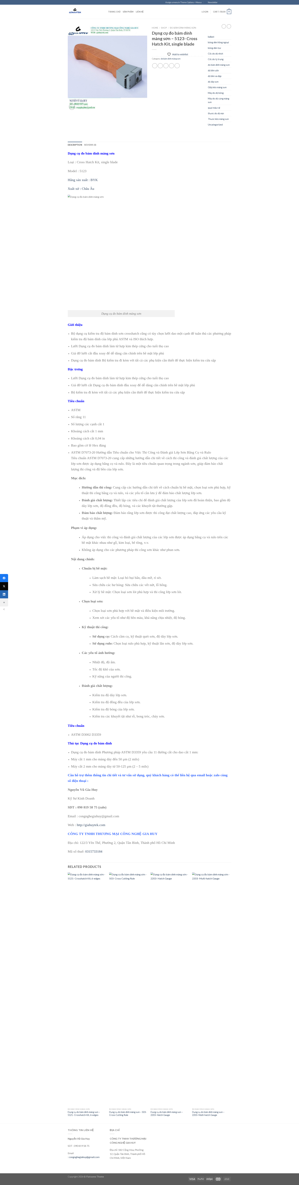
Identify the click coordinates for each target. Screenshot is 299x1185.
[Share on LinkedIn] (177, 65)
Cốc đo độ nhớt (215, 53)
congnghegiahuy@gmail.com (84, 1157)
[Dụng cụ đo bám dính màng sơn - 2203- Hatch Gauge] (170, 989)
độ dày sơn (213, 81)
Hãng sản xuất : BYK (83, 180)
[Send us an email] (230, 2)
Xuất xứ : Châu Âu (81, 189)
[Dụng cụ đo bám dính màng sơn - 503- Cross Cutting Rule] (128, 989)
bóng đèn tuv (214, 48)
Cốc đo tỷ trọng (215, 59)
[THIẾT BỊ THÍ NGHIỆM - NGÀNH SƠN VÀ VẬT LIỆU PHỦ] (83, 12)
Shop (164, 28)
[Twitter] (4, 586)
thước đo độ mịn (216, 113)
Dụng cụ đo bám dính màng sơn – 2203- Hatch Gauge (167, 1113)
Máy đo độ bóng (216, 93)
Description (75, 145)
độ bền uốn (213, 70)
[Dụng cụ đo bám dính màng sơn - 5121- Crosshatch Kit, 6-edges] (87, 989)
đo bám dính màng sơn (183, 28)
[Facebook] (4, 578)
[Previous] (68, 997)
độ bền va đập (214, 76)
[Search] (105, 12)
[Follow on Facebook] (221, 2)
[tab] (75, 145)
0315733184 (93, 851)
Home (155, 28)
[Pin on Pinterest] (171, 65)
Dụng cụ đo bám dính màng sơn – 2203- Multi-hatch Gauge (208, 1113)
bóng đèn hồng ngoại (218, 42)
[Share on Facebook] (154, 65)
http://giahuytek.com (91, 825)
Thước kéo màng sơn (218, 119)
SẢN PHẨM (128, 11)
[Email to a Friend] (165, 65)
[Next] (230, 997)
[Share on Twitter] (160, 65)
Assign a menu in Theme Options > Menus (183, 2)
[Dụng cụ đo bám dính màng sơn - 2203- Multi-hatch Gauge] (211, 989)
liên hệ (140, 11)
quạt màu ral (214, 107)
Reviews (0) (90, 145)
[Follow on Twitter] (227, 2)
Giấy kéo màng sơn (217, 87)
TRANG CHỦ (114, 11)
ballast (211, 36)
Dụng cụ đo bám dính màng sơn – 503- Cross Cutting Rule (128, 1113)
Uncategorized (215, 124)
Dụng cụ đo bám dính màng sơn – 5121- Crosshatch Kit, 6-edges (84, 1113)
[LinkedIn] (4, 594)
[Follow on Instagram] (224, 2)
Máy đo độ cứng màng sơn (218, 100)
